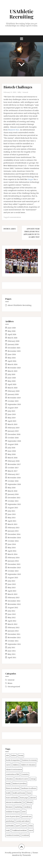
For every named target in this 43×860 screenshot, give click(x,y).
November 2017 (14, 464)
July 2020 (11, 374)
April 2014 (12, 551)
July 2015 (11, 511)
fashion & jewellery (19, 783)
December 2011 (14, 634)
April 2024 (12, 361)
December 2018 (14, 434)
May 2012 (11, 617)
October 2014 (13, 541)
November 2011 (14, 637)
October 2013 (13, 571)
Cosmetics (24, 774)
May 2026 (11, 331)
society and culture (22, 821)
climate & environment (14, 769)
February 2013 (13, 597)
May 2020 (11, 381)
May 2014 (11, 547)
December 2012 (14, 601)
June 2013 (12, 584)
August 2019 (13, 407)
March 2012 (12, 624)
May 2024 (11, 357)
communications (15, 217)
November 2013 (14, 567)
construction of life (12, 774)
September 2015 (14, 504)
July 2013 (11, 581)
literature (9, 807)
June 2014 (12, 544)
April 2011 (12, 657)
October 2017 (13, 467)
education (9, 779)
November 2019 (14, 397)
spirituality (10, 826)
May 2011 (11, 654)
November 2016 (14, 477)
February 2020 (13, 391)
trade (8, 830)
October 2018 (13, 437)
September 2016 (14, 484)
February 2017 (13, 474)
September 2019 (14, 404)
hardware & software (28, 788)
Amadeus (15, 855)
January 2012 (13, 631)
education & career (21, 779)
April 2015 (12, 521)
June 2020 (12, 377)
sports (24, 826)
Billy (19, 92)
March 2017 (12, 471)
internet (33, 798)
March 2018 (12, 457)
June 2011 (12, 651)
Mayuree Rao (13, 130)
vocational (25, 835)
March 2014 (12, 554)
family (8, 783)
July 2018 (11, 447)
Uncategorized (14, 686)
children (16, 765)
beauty (20, 755)
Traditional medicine (19, 830)
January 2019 (13, 431)
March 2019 (12, 424)
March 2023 (12, 371)
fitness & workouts (12, 788)
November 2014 (14, 537)
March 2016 (12, 491)
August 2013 (13, 577)
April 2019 (12, 421)
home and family (12, 798)
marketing (18, 807)
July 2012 (11, 611)
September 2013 (14, 574)
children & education (28, 765)
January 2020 (13, 394)
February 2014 (13, 557)
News (10, 683)
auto (7, 755)
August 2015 (13, 507)
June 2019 (12, 414)
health (8, 793)
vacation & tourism (12, 835)
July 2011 (11, 647)
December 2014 (14, 534)
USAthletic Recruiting (21, 14)
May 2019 (11, 417)
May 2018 (11, 454)
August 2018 (13, 444)
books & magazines (13, 760)
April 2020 (12, 384)
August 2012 (13, 607)
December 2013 (14, 564)
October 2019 (13, 401)
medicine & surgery (13, 812)
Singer (30, 179)
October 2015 (13, 501)
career (8, 765)
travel (31, 830)
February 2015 (13, 527)
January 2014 (13, 561)
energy (33, 779)
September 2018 (14, 441)
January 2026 (13, 344)
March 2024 (12, 364)
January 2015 (13, 531)
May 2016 (11, 487)
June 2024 (12, 354)
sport (18, 826)
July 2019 (11, 411)
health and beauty (19, 793)
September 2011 (14, 644)
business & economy (29, 760)
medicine (27, 807)
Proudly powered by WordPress (17, 853)
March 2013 (12, 594)
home (29, 793)
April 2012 (12, 621)
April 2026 (12, 334)
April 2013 (12, 591)
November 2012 (14, 604)
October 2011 (13, 641)
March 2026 (12, 338)
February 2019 (13, 427)
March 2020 (12, 387)
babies (13, 755)
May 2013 (11, 587)
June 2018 (12, 451)
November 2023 (14, 367)
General (25, 92)
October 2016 (13, 481)
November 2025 (14, 351)
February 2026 (13, 341)
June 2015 (12, 514)
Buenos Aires (10, 229)
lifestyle (29, 802)
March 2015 (12, 524)
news (24, 812)
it (24, 802)
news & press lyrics (12, 816)
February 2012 (13, 627)
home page (24, 798)
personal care (26, 816)
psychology (10, 821)
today (31, 826)
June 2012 (12, 614)
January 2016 (13, 494)
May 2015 (11, 517)
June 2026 (12, 328)
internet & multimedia (13, 802)
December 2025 (14, 348)
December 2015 (14, 497)
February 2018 (13, 461)
